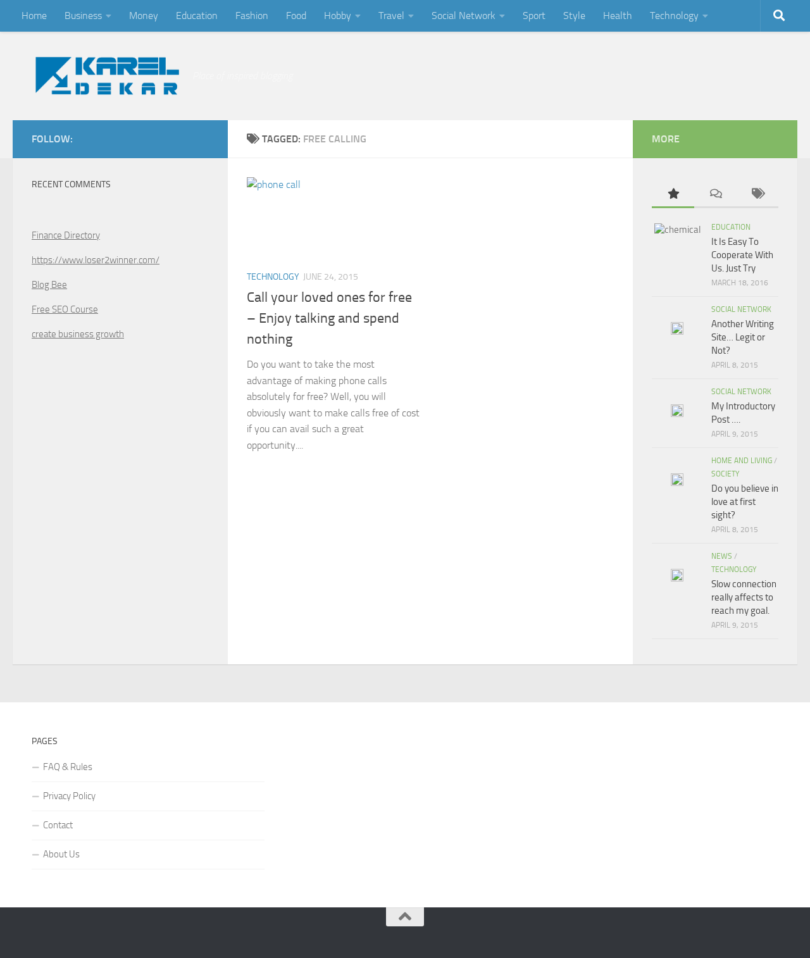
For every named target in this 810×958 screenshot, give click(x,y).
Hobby (337, 15)
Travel (391, 15)
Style (574, 15)
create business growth (78, 334)
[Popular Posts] (673, 194)
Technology (674, 15)
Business (83, 15)
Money (143, 15)
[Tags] (757, 194)
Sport (534, 15)
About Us (61, 854)
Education (197, 15)
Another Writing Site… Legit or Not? (742, 337)
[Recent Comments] (715, 194)
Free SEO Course (65, 309)
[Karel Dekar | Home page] (106, 76)
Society (725, 474)
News (721, 556)
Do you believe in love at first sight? (744, 502)
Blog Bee (49, 284)
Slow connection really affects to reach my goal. (743, 597)
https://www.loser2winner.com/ (95, 260)
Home (34, 15)
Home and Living (741, 460)
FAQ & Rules (67, 767)
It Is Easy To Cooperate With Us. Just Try (742, 255)
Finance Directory (66, 235)
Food (296, 15)
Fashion (251, 15)
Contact (58, 825)
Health (617, 15)
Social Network (463, 15)
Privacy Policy (69, 796)
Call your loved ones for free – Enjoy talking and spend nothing (329, 318)
